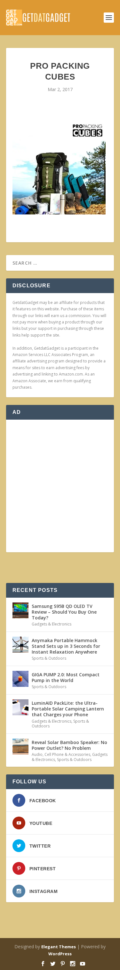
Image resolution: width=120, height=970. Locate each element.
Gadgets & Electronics (51, 624)
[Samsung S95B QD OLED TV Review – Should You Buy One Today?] (20, 610)
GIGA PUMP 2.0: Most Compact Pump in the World (66, 677)
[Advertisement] (60, 486)
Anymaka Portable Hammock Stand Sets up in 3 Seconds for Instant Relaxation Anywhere (66, 646)
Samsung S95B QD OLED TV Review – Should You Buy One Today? (64, 612)
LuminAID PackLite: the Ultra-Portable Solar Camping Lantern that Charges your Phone (68, 709)
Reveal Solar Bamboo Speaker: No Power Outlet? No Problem (69, 745)
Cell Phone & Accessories (67, 754)
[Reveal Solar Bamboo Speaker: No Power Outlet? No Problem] (20, 747)
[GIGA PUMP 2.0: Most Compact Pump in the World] (20, 679)
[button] (59, 166)
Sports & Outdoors (49, 658)
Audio (37, 754)
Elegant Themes (58, 947)
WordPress (60, 954)
